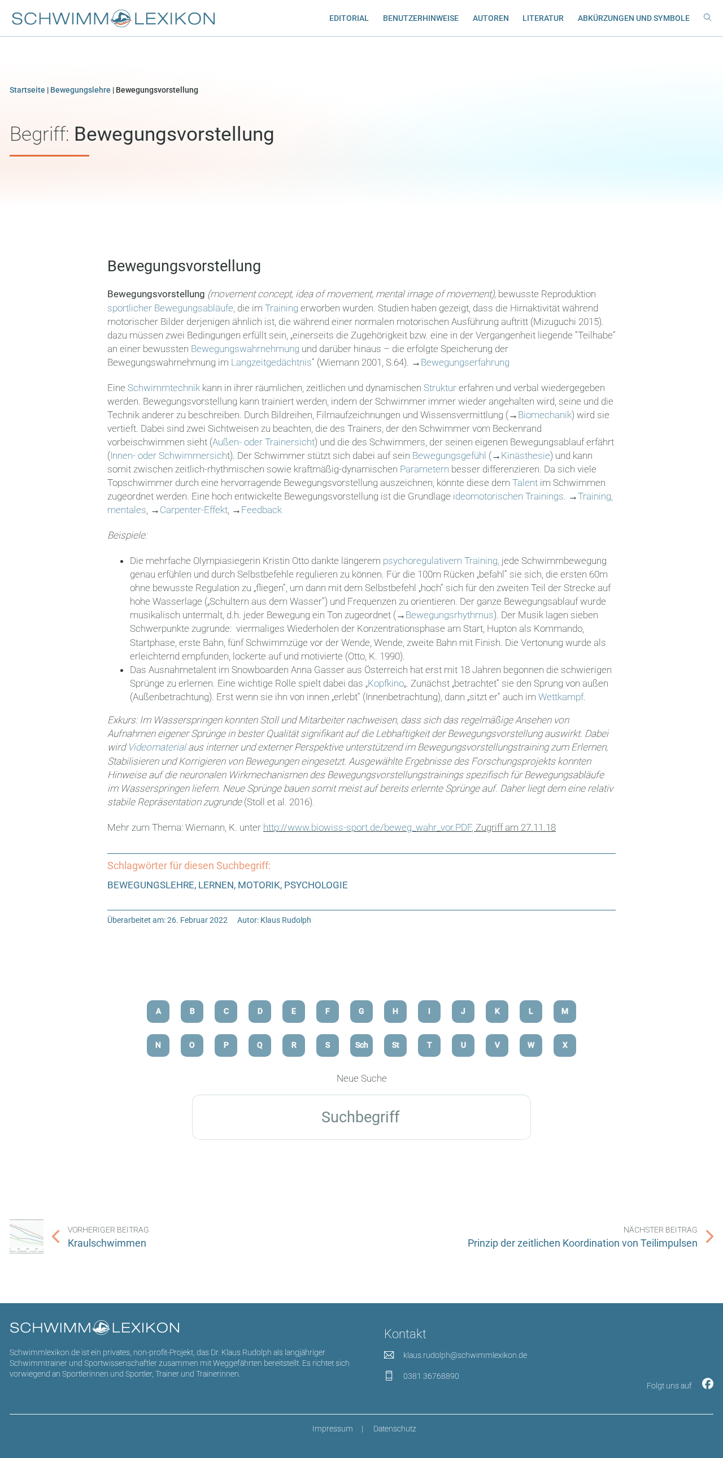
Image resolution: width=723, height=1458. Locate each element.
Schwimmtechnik (164, 387)
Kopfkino (386, 683)
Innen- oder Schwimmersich (168, 455)
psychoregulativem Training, (441, 560)
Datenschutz (394, 1428)
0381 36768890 (431, 1376)
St (395, 1044)
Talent (525, 482)
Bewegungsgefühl (450, 455)
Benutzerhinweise (421, 18)
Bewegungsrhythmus (450, 614)
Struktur (438, 387)
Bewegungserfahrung (465, 362)
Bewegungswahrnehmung (245, 348)
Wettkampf (560, 696)
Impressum (332, 1428)
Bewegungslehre (80, 89)
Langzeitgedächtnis (271, 362)
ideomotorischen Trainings (508, 496)
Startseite (27, 89)
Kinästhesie (525, 455)
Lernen (216, 885)
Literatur (543, 18)
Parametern (425, 469)
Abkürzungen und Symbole (634, 18)
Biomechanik (545, 414)
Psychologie (316, 885)
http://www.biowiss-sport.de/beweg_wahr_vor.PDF (367, 827)
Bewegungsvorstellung (184, 266)
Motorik (259, 885)
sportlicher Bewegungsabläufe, (171, 308)
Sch (361, 1044)
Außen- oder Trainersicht (263, 442)
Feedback (261, 509)
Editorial (349, 18)
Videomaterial (157, 747)
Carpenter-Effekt (194, 509)
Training (281, 308)
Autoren (491, 18)
